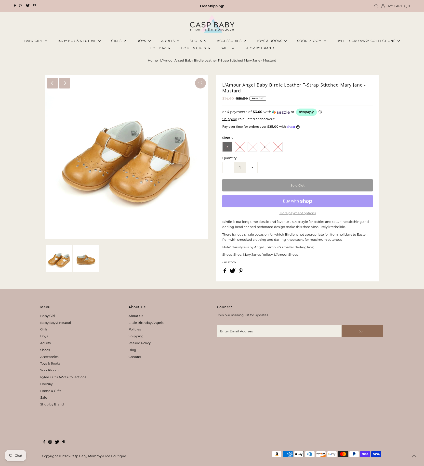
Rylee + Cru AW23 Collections (63, 377)
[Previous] (52, 83)
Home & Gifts (194, 48)
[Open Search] (376, 6)
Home (153, 60)
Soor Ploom (49, 370)
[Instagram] (21, 6)
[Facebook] (15, 6)
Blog (132, 350)
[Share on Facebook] (225, 272)
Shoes (196, 41)
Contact (135, 357)
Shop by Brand (52, 404)
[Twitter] (27, 6)
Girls (116, 41)
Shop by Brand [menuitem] (259, 48)
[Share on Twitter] (232, 272)
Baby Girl (34, 41)
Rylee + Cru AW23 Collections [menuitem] (367, 41)
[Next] (64, 83)
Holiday (46, 384)
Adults (168, 41)
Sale (226, 48)
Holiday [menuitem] (158, 48)
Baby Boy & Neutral (77, 41)
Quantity (229, 158)
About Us (136, 316)
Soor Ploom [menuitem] (309, 41)
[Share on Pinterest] (241, 272)
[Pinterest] (34, 6)
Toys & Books (269, 41)
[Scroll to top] (414, 456)
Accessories (229, 41)
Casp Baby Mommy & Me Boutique (98, 456)
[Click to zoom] (200, 83)
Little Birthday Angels (146, 323)
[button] (297, 112)
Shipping (229, 119)
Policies (135, 329)
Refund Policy (140, 343)
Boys (141, 41)
